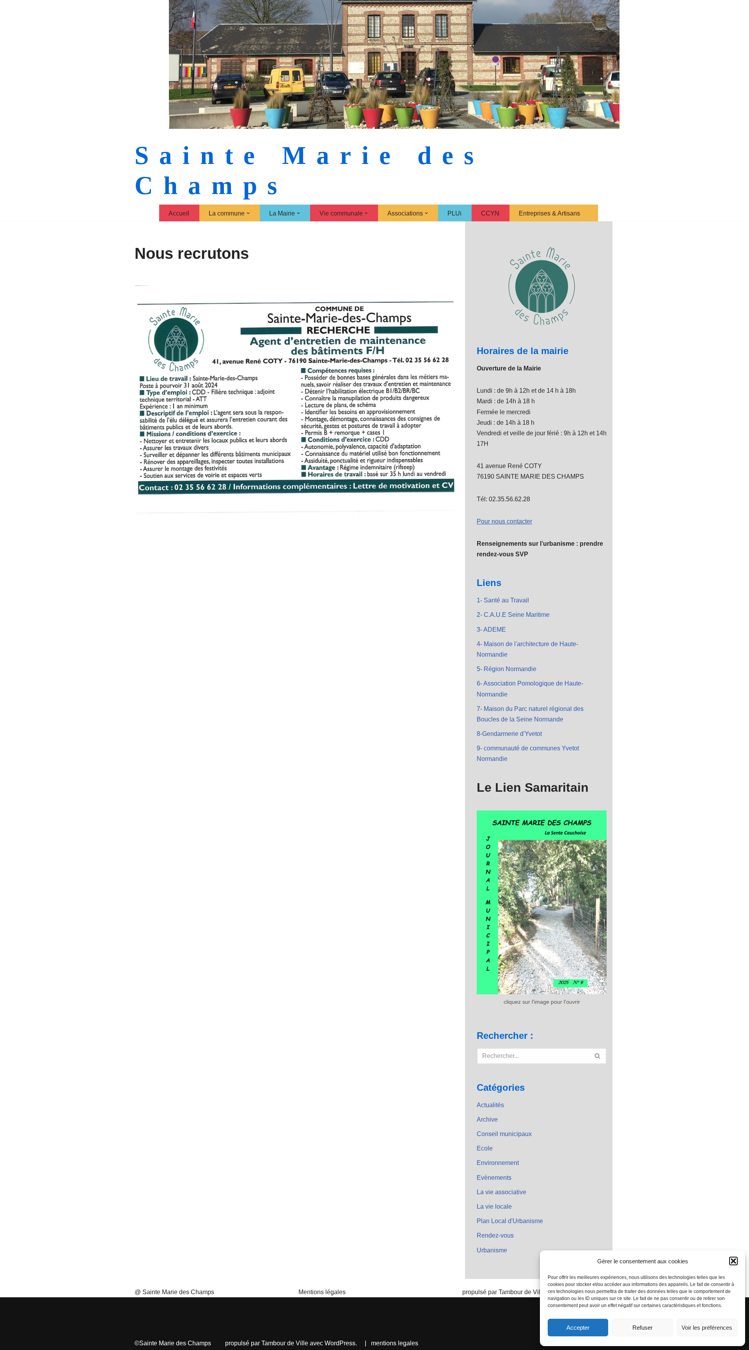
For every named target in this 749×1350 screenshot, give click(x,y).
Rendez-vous (495, 1235)
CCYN (490, 213)
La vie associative (501, 1192)
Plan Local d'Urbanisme (510, 1221)
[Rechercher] (598, 1056)
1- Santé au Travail (503, 600)
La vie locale (494, 1206)
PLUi (454, 213)
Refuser (642, 1327)
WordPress (340, 1343)
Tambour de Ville (284, 1343)
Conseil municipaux (504, 1134)
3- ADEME (491, 629)
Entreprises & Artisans (549, 213)
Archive (487, 1119)
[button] (733, 1261)
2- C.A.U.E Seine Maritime (513, 614)
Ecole (485, 1148)
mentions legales (394, 1343)
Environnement (498, 1162)
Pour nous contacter (504, 521)
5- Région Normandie (506, 669)
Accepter (577, 1327)
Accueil (179, 213)
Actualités (490, 1105)
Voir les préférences (707, 1327)
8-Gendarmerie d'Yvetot (509, 733)
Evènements (494, 1177)
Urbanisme (492, 1250)
